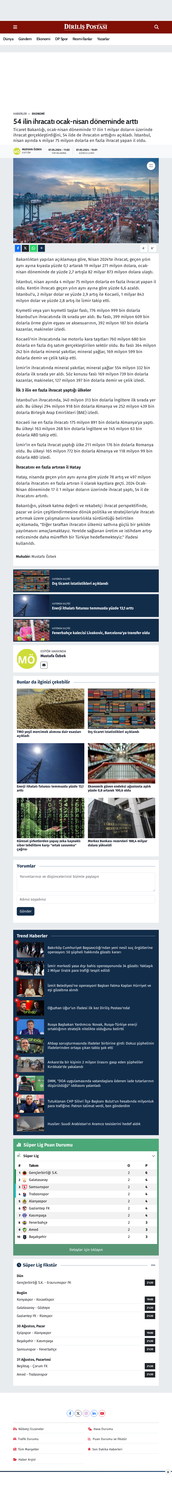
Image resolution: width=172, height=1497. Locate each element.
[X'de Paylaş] (25, 248)
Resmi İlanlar (82, 39)
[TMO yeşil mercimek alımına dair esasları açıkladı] (50, 708)
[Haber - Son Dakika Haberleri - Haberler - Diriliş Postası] (86, 27)
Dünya (8, 39)
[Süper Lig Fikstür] (153, 1265)
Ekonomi (43, 39)
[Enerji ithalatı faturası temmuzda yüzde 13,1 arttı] (50, 763)
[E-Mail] (43, 665)
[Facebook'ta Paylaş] (18, 248)
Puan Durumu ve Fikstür (110, 1439)
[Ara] (156, 27)
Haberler (20, 114)
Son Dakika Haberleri (107, 1449)
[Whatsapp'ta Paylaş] (33, 248)
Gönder (26, 911)
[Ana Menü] (15, 27)
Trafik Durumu (28, 1439)
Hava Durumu (103, 1429)
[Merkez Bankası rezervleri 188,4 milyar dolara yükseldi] (121, 818)
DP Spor (61, 39)
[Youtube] (102, 1413)
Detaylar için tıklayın (86, 1250)
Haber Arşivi (27, 1459)
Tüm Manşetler (28, 1449)
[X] (78, 1413)
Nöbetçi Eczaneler (31, 1429)
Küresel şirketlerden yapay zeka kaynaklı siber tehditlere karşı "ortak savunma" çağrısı (49, 845)
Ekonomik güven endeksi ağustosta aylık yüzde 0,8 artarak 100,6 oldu (119, 788)
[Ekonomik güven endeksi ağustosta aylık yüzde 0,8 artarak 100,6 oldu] (121, 763)
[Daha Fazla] (41, 248)
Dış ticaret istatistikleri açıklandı (113, 732)
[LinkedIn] (94, 1413)
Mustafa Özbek (53, 656)
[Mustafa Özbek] (27, 659)
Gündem (25, 39)
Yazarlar (103, 39)
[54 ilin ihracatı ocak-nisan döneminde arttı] (86, 200)
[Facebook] (70, 1413)
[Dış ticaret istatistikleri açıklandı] (121, 708)
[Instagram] (86, 1413)
